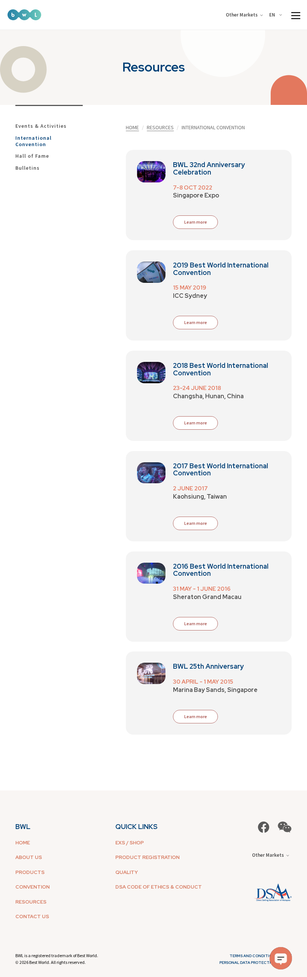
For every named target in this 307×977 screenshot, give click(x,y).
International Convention (33, 141)
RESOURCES (30, 902)
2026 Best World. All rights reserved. (52, 962)
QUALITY (126, 872)
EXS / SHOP (129, 843)
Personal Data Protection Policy (255, 962)
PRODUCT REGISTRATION (147, 857)
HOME (22, 843)
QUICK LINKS (136, 826)
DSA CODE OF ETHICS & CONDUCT (158, 887)
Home (132, 127)
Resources (160, 127)
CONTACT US (32, 916)
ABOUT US (28, 857)
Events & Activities (41, 125)
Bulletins (27, 167)
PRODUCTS (30, 872)
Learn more (195, 423)
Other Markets (242, 15)
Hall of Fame (32, 155)
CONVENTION (32, 887)
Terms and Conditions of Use (261, 955)
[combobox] (277, 15)
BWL (22, 826)
